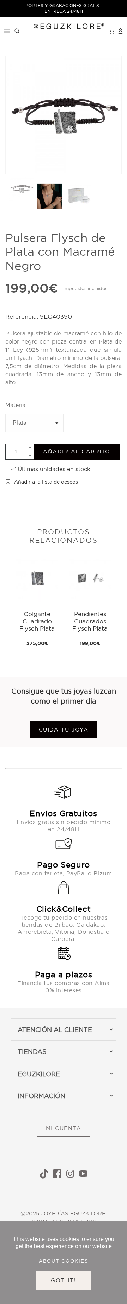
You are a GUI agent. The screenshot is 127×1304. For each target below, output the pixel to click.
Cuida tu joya (64, 729)
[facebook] (57, 1173)
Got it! (64, 1280)
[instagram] (70, 1173)
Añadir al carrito (76, 451)
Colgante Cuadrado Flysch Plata (37, 621)
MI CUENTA (63, 1128)
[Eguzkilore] (64, 25)
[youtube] (83, 1173)
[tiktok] (44, 1173)
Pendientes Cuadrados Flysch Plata (90, 621)
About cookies (63, 1261)
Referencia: (22, 316)
